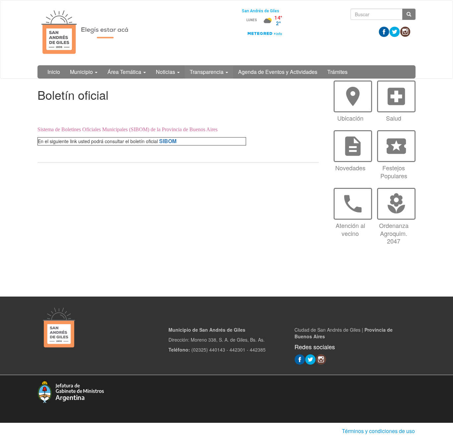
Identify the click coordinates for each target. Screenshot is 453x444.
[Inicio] (85, 33)
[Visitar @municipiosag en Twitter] (394, 31)
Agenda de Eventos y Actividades (277, 72)
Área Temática (125, 72)
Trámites (337, 72)
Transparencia (207, 72)
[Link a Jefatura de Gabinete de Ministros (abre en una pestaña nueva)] (70, 390)
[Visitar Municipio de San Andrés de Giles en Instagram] (405, 31)
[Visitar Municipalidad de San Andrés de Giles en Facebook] (384, 31)
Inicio (53, 72)
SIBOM (167, 141)
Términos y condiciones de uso (378, 431)
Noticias (166, 72)
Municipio (82, 72)
